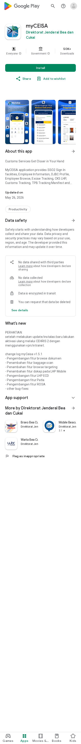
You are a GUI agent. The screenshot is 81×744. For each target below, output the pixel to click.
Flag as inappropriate (25, 456)
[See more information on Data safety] (73, 220)
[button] (20, 53)
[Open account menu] (73, 6)
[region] (40, 51)
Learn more (25, 266)
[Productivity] (18, 209)
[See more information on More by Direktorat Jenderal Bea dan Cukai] (73, 408)
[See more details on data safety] (20, 310)
